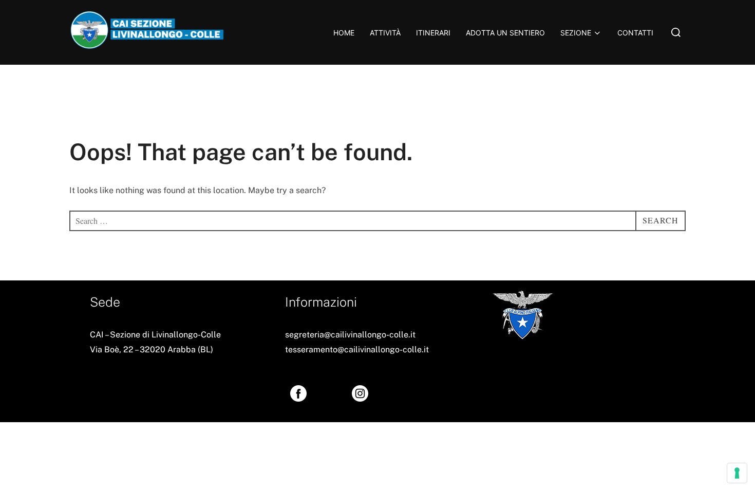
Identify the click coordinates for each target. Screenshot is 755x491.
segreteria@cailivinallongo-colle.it (350, 334)
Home (343, 32)
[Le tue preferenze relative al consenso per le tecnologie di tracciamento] (737, 473)
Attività (385, 32)
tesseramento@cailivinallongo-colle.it (357, 349)
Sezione (575, 32)
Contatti (635, 32)
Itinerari (433, 32)
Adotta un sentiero (505, 32)
